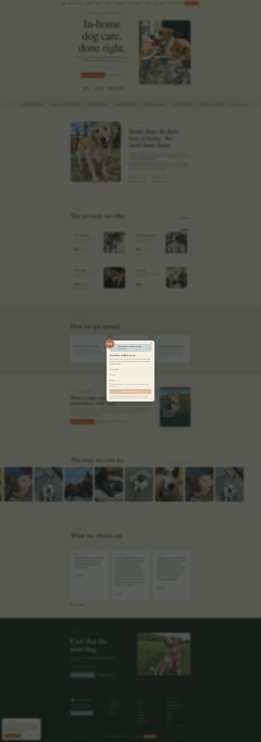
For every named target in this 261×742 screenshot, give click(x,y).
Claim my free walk (130, 391)
